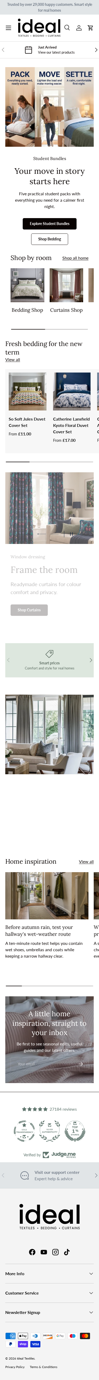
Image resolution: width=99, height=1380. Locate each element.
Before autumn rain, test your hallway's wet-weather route (39, 930)
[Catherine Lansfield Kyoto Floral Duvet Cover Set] (72, 391)
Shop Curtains (29, 609)
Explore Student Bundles (49, 223)
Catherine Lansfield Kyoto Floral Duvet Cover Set (71, 425)
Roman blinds (66, 834)
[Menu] (8, 28)
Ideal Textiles (26, 1358)
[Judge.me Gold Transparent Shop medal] (24, 1131)
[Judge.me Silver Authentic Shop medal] (49, 1131)
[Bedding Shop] (27, 285)
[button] (90, 28)
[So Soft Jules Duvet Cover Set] (27, 391)
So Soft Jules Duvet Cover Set (27, 422)
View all (12, 359)
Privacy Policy (15, 1367)
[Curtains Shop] (66, 285)
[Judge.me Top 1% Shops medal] (75, 1131)
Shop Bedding (49, 239)
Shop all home (75, 257)
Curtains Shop (66, 310)
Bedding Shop (27, 310)
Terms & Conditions (43, 1367)
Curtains (29, 834)
